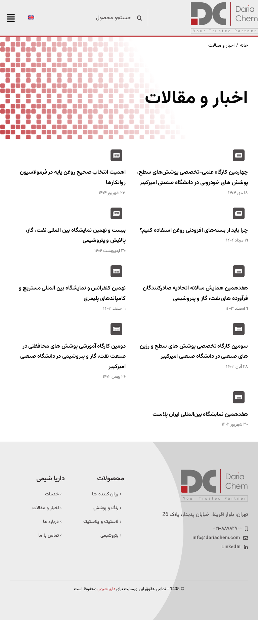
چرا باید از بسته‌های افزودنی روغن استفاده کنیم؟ (194, 230)
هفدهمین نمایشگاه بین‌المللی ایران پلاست (200, 414)
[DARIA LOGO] (224, 4)
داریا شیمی (106, 589)
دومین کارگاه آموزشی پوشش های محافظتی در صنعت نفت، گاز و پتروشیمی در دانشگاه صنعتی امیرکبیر (73, 356)
